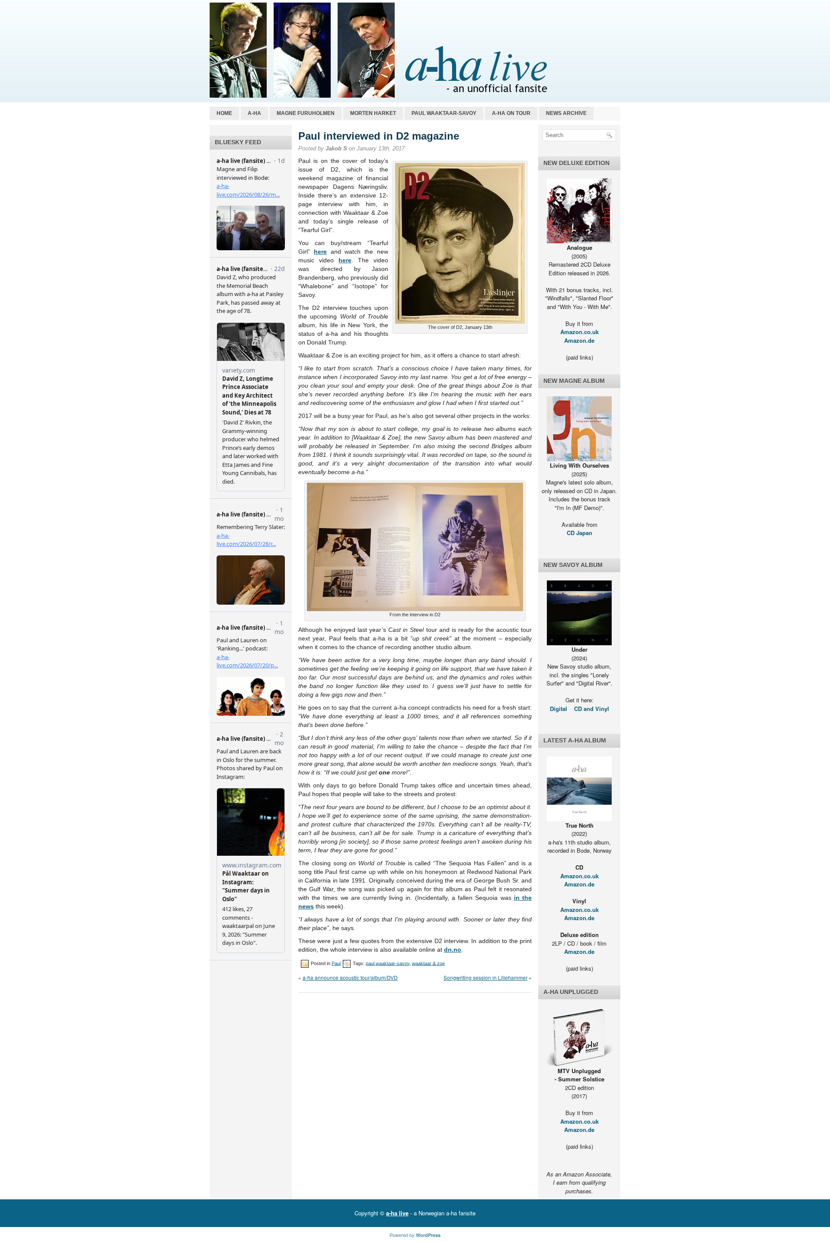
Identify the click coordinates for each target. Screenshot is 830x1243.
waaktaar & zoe (428, 963)
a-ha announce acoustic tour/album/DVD (350, 977)
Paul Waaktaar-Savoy (444, 113)
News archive (566, 113)
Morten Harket (373, 113)
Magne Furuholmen (306, 113)
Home (224, 113)
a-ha (254, 113)
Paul (336, 963)
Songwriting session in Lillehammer (485, 977)
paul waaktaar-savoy (387, 963)
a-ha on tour (511, 113)
